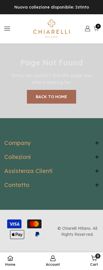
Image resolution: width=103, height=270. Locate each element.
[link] (94, 260)
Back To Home (51, 96)
